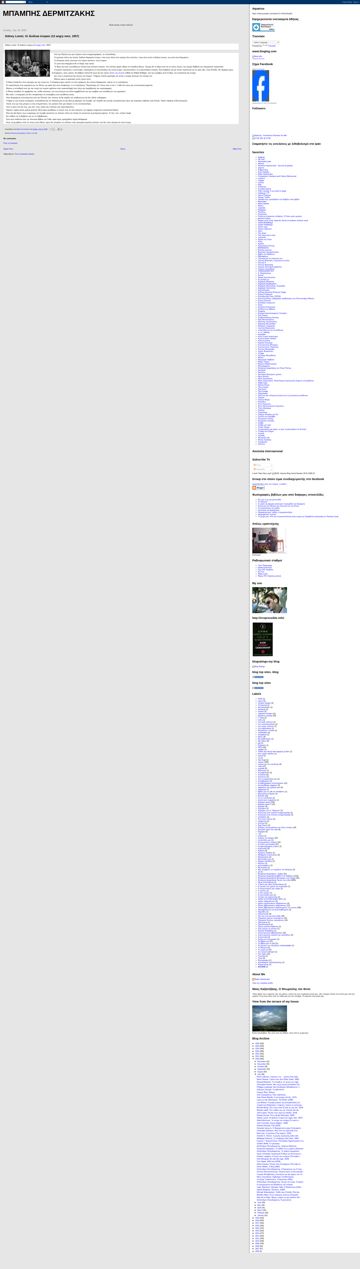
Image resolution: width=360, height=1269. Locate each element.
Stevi (260, 231)
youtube (261, 768)
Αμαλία (261, 244)
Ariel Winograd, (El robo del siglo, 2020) (273, 1159)
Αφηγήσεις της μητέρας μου (269, 787)
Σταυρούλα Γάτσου (265, 419)
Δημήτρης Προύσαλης (266, 288)
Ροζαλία (261, 410)
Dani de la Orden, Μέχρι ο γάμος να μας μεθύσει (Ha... (279, 1197)
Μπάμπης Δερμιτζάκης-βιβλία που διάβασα (275, 876)
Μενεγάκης (262, 867)
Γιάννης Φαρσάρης (265, 265)
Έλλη (260, 305)
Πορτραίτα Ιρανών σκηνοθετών (270, 918)
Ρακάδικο (262, 402)
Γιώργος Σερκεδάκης (266, 269)
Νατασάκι (262, 370)
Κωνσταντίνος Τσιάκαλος (268, 347)
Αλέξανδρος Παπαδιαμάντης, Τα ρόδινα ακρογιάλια (278, 1151)
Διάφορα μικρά (264, 802)
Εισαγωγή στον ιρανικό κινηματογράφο (274, 813)
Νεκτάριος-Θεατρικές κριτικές (270, 374)
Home (122, 149)
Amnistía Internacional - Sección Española (275, 166)
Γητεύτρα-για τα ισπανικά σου (270, 258)
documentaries (264, 707)
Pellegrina (262, 210)
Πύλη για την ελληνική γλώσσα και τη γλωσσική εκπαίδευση (283, 395)
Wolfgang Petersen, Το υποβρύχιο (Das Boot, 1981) (278, 1138)
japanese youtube (265, 716)
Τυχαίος (261, 433)
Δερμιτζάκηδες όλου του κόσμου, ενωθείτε (269, 484)
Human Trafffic (264, 197)
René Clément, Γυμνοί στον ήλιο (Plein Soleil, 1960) (278, 1079)
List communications (266, 724)
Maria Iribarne (263, 204)
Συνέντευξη (262, 937)
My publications (264, 739)
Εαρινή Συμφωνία (265, 294)
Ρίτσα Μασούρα (264, 408)
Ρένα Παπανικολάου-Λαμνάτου (271, 406)
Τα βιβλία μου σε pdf (266, 943)
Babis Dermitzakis (258, 69)
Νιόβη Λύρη (262, 383)
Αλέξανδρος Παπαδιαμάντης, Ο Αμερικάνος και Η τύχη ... (280, 1169)
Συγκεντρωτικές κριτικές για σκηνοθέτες (274, 935)
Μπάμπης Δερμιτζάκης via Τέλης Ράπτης (274, 368)
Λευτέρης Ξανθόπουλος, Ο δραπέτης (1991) (274, 1179)
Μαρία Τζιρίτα (263, 362)
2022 (257, 1054)
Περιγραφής (262, 393)
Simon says (263, 227)
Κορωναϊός (262, 848)
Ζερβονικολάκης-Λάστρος (268, 317)
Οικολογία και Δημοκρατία (268, 510)
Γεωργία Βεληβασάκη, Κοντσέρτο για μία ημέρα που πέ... (280, 1174)
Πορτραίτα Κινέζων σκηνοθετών (271, 920)
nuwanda (261, 208)
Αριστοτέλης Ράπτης (266, 246)
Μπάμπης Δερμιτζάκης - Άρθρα (270, 874)
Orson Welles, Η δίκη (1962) (268, 1167)
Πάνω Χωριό (263, 387)
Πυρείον (261, 398)
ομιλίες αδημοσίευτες (266, 901)
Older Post (237, 149)
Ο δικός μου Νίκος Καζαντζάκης (271, 884)
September (262, 1069)
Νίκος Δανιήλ (263, 376)
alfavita (261, 163)
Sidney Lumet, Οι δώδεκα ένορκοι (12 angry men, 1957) (279, 1118)
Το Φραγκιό (262, 502)
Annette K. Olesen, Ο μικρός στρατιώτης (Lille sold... (278, 1136)
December (261, 1061)
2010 (257, 1241)
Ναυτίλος (261, 372)
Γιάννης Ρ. (262, 263)
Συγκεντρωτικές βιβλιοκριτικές (270, 933)
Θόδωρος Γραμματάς (266, 326)
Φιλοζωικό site (264, 438)
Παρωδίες (262, 912)
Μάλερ (260, 357)
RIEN (260, 747)
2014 (257, 1231)
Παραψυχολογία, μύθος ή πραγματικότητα (275, 512)
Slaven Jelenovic (265, 229)
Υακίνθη (261, 435)
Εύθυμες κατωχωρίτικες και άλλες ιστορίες (275, 827)
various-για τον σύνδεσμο (268, 764)
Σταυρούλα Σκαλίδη (266, 421)
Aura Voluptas (263, 172)
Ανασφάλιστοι (263, 773)
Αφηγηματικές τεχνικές (267, 514)
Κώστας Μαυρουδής (266, 349)
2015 (257, 1228)
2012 (257, 1236)
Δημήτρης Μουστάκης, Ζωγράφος (271, 286)
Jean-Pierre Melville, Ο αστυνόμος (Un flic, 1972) (277, 1097)
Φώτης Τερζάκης (264, 440)
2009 (257, 1243)
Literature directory (258, 58)
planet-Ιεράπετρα (265, 567)
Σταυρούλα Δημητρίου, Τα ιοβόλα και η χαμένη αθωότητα (280, 1149)
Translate (272, 46)
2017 (257, 1223)
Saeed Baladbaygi (265, 223)
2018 (257, 1220)
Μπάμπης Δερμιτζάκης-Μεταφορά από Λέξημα (277, 878)
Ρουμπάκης (262, 412)
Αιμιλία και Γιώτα (265, 239)
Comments (260, 469)
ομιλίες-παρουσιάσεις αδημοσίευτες (272, 903)
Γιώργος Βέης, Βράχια (266, 1092)
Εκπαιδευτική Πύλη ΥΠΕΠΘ (269, 296)
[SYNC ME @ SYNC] (261, 138)
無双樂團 (261, 967)
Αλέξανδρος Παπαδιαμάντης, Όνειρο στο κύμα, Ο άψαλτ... (281, 1182)
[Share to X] (56, 129)
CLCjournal (262, 705)
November (261, 1064)
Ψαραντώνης (263, 964)
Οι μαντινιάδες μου (265, 895)
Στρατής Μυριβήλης (266, 931)
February (261, 1213)
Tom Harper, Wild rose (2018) (268, 1161)
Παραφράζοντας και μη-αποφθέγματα (273, 910)
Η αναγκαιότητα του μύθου (269, 508)
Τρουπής (261, 956)
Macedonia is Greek (266, 730)
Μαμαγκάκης (263, 857)
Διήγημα (261, 806)
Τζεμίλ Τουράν (264, 427)
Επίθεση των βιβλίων (266, 309)
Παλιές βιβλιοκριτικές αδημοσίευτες (272, 905)
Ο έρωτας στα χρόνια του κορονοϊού (272, 886)
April (259, 1208)
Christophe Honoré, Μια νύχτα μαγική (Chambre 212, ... (279, 1084)
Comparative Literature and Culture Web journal (277, 176)
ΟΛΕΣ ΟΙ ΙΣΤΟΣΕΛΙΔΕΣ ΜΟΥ (270, 899)
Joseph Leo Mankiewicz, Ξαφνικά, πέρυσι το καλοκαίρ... (280, 1105)
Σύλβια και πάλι (264, 425)
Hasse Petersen (264, 195)
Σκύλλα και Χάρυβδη (266, 417)
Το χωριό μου (263, 950)
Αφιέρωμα (262, 789)
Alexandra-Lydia (264, 161)
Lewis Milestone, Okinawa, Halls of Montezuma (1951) (279, 1187)
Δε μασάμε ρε (263, 279)
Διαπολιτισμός (263, 290)
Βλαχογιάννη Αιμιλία (266, 794)
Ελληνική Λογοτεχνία (266, 307)
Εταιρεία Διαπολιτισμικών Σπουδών (272, 313)
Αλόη (260, 242)
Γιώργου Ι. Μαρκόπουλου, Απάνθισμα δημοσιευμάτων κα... (281, 1141)
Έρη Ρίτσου (262, 825)
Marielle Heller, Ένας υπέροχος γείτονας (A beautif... (278, 1195)
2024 (257, 1048)
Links (260, 720)
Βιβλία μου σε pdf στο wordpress (271, 792)
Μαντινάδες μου (264, 859)
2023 (257, 1051)
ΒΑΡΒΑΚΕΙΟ (263, 248)
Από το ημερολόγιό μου (267, 779)
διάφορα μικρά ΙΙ (264, 804)
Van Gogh (262, 760)
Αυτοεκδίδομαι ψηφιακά (267, 785)
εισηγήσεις (262, 817)
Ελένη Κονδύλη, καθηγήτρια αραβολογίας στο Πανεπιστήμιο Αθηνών (286, 298)
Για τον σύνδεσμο (265, 798)
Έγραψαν (262, 808)
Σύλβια (261, 423)
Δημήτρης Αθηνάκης (266, 282)
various (261, 762)
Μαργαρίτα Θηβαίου (266, 360)
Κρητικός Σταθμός (265, 853)
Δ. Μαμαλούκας (264, 273)
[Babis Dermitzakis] (260, 101)
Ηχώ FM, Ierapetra (265, 570)
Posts (258, 465)
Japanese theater (265, 714)
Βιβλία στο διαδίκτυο (266, 254)
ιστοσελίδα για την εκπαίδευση (270, 330)
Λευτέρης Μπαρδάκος (267, 355)
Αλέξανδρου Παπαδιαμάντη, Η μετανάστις (274, 1200)
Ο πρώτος (262, 891)
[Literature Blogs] (257, 56)
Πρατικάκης (262, 922)
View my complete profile (262, 983)
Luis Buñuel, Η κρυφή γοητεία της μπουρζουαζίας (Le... (279, 1102)
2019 (257, 1218)
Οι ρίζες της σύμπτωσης (267, 897)
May (259, 1205)
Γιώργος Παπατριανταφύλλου (270, 267)
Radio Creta (262, 574)
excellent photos (264, 189)
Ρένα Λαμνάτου (264, 404)
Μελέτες (261, 863)
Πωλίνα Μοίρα (264, 400)
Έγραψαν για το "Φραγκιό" (269, 811)
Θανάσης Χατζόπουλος (267, 322)
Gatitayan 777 (263, 193)
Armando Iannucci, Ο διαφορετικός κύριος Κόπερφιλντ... (280, 1128)
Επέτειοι (261, 823)
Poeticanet (262, 214)
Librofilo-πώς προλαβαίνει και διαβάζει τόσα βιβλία (278, 199)
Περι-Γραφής (263, 391)
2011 (257, 1238)
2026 (257, 1043)
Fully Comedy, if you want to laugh (272, 191)
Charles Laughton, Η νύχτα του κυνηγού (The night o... (279, 1156)
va (259, 758)
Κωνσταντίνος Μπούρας (268, 345)
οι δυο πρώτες (263, 893)
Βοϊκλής (261, 796)
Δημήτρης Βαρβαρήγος (267, 284)
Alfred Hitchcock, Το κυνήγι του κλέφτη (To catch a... (278, 1120)
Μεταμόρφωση (264, 366)
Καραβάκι (262, 334)
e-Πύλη (261, 182)
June (259, 1202)
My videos (262, 741)
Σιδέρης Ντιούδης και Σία (268, 414)
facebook (261, 709)
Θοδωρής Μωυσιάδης (266, 324)
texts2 (260, 756)
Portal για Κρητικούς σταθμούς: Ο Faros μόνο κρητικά (280, 216)
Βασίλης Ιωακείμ (265, 250)
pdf (259, 743)
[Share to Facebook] (58, 129)
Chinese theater (264, 703)
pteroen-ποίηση (264, 218)
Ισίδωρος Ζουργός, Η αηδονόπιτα (270, 1090)
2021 (257, 1056)
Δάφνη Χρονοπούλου (266, 277)
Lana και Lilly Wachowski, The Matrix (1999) (275, 1100)
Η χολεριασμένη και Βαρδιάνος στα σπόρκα (275, 1185)
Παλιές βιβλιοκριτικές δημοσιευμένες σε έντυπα (277, 907)
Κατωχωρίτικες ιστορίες (267, 842)
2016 (257, 1226)
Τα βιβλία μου (263, 941)
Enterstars (262, 187)
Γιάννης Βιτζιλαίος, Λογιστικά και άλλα (274, 260)
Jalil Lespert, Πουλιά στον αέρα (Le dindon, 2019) (277, 1113)
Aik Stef (261, 159)
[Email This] (50, 129)
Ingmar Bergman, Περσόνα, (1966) (271, 1190)
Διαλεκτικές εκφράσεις (267, 800)
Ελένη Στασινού (264, 301)
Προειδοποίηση (264, 924)
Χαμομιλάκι (262, 442)
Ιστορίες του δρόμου (266, 838)
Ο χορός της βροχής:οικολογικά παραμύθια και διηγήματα (281, 504)
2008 (257, 1246)
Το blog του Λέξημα (266, 431)
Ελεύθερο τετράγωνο (266, 303)
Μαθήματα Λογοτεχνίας (267, 855)
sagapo (261, 749)
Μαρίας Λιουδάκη (265, 861)
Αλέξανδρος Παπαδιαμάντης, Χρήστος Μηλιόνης (276, 1146)
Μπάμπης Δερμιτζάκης (49, 13)
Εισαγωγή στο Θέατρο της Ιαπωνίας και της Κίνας (278, 506)
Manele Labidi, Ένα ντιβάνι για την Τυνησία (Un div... (278, 1110)
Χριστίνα (261, 444)
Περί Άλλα (262, 389)
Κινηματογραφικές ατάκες (268, 846)
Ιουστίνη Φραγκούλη (266, 328)
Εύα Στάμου (263, 315)
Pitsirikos (262, 212)
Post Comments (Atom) (24, 154)
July (259, 1074)
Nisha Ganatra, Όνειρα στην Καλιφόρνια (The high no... (279, 1164)
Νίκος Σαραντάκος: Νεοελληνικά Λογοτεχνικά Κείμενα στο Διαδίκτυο (286, 381)
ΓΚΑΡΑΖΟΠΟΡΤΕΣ (266, 271)
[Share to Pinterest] (61, 129)
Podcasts (262, 745)
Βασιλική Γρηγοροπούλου (268, 252)
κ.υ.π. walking (263, 332)
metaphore (262, 735)
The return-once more (266, 235)
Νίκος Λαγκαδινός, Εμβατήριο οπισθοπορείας (275, 1177)
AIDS (260, 699)
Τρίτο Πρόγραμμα (265, 565)
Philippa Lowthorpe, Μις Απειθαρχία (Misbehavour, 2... (279, 1087)
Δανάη (260, 275)
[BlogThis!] (53, 129)
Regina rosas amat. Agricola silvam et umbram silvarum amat (283, 220)
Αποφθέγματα (263, 781)
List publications (264, 728)
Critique (261, 180)
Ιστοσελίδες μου (264, 840)
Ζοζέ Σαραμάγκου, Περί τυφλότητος (271, 1095)
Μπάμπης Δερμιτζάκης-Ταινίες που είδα (24, 133)
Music (260, 737)
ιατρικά (261, 836)
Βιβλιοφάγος (263, 256)
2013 (257, 1233)
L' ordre (261, 718)
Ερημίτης (261, 311)
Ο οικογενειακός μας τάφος (269, 889)
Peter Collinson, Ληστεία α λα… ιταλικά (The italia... (278, 1077)
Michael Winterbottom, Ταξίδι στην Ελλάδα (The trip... (279, 1192)
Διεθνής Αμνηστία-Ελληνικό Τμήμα (272, 292)
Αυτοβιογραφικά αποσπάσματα (271, 783)
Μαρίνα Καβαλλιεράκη (267, 364)
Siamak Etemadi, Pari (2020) (268, 1126)
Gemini (261, 711)
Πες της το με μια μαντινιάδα (269, 500)
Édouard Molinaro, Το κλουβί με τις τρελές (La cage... (278, 1082)
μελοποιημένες (264, 865)
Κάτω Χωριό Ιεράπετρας (268, 336)
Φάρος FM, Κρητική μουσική (269, 576)
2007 (257, 1249)
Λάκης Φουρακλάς (265, 351)
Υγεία (260, 958)
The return (262, 233)
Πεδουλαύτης (263, 914)
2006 (257, 1251)
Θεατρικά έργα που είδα (268, 829)
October (260, 1066)
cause (260, 701)
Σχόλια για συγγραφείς (267, 939)
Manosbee (262, 201)
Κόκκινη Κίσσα (264, 341)
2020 (257, 1059)
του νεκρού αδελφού (266, 952)
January (260, 1215)
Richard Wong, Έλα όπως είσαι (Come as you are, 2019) (280, 1108)
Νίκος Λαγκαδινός (265, 379)
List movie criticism (266, 726)
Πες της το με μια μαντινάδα (269, 916)
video (260, 766)
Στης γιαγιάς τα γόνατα (267, 929)
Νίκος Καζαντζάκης (266, 882)
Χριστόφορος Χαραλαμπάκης (270, 962)
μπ (259, 872)
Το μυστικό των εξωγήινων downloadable (274, 945)
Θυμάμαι (261, 832)
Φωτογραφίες (263, 960)
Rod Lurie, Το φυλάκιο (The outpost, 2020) (274, 1133)
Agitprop (261, 157)
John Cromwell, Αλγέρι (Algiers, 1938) (272, 1123)
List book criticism (265, 722)
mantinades (262, 732)
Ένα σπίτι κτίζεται (265, 819)
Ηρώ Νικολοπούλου (266, 320)
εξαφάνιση (262, 821)
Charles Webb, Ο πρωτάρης (268, 1143)
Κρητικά (261, 851)
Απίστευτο (262, 777)
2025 (257, 1046)
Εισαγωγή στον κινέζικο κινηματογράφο (274, 815)
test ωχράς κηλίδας (266, 754)
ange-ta (261, 168)
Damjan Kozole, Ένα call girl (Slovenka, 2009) (275, 1115)
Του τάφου (262, 954)
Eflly (260, 185)
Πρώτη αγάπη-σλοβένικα (268, 926)
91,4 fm (261, 572)
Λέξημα (261, 353)
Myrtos (261, 206)
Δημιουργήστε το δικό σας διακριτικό (264, 103)
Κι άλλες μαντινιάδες (266, 844)
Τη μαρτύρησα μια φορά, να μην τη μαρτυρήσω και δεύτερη (282, 429)
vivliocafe (262, 237)
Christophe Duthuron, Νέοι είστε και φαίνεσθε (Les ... (278, 1131)
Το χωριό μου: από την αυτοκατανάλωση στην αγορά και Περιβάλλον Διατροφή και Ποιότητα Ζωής (298, 516)
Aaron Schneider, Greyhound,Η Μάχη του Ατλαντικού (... (280, 1154)
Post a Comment (10, 143)
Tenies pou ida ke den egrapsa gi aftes (273, 751)
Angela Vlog (263, 170)
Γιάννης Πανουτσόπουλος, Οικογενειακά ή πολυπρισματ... (281, 1172)
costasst (261, 178)
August (260, 1072)
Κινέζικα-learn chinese (267, 338)
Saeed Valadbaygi (265, 225)
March (260, 1210)
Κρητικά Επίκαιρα (265, 343)
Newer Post (8, 149)
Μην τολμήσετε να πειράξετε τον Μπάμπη (275, 870)
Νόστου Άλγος (263, 385)
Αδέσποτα (262, 770)
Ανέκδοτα (262, 775)
